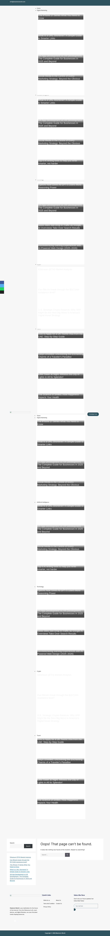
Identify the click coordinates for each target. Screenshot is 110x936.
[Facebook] (15, 921)
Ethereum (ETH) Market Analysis (55, 269)
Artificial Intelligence (43, 502)
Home (38, 415)
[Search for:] (53, 855)
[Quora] (17, 921)
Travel (39, 735)
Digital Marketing (42, 417)
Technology (40, 586)
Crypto (39, 671)
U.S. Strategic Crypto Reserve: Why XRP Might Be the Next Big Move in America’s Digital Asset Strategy (59, 312)
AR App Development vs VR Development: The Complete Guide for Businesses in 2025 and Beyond (60, 58)
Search (12, 843)
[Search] (67, 855)
